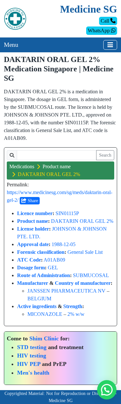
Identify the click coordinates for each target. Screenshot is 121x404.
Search (105, 155)
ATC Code (29, 260)
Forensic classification (41, 252)
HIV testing (31, 355)
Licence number (35, 213)
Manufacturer (32, 283)
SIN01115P (67, 213)
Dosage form (31, 267)
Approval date (33, 244)
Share (32, 200)
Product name (57, 166)
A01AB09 (54, 260)
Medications (21, 166)
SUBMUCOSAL (91, 275)
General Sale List (85, 252)
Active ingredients (36, 306)
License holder (33, 229)
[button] (106, 389)
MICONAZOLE (44, 314)
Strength (72, 306)
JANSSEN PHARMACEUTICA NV (66, 291)
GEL (53, 267)
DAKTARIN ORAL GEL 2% (82, 221)
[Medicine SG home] (15, 18)
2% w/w (76, 314)
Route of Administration (43, 275)
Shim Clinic (44, 338)
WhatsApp (99, 30)
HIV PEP (28, 364)
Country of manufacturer (83, 283)
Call (105, 21)
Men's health (33, 372)
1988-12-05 (64, 244)
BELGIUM (39, 298)
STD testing (31, 347)
